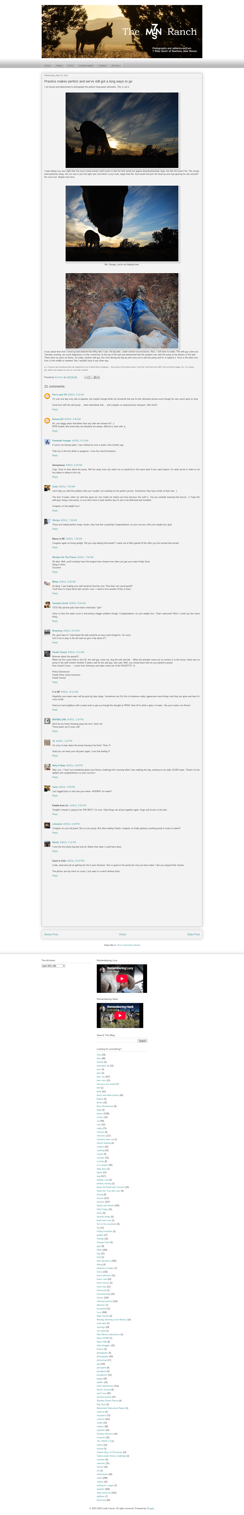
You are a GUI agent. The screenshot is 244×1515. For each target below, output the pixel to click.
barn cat (101, 1076)
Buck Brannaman (105, 1106)
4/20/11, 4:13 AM (76, 394)
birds (99, 1091)
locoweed (101, 1308)
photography (103, 1356)
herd (99, 1257)
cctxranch (57, 824)
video (99, 1478)
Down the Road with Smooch (110, 1187)
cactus (100, 1117)
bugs (99, 1110)
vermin (100, 1467)
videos (100, 1482)
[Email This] (85, 377)
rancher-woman (104, 1397)
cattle (99, 1128)
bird (98, 1087)
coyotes (100, 1157)
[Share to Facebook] (95, 377)
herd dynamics (104, 1261)
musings (101, 1327)
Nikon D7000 (103, 1338)
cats (99, 1124)
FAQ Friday (102, 1209)
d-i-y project (102, 1165)
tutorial (100, 1448)
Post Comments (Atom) (128, 945)
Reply (55, 409)
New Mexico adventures (108, 1334)
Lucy (99, 1312)
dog (98, 1176)
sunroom (101, 1437)
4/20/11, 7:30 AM (69, 520)
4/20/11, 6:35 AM (74, 465)
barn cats (101, 1080)
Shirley (56, 520)
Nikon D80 (102, 1342)
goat (99, 1246)
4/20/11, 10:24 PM (75, 861)
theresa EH (57, 419)
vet (98, 1470)
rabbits (100, 1382)
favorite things (103, 1216)
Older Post (193, 934)
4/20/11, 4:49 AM (72, 419)
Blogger (150, 1508)
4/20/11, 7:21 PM (68, 842)
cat (98, 1121)
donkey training (104, 1183)
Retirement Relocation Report (111, 1408)
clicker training (104, 1143)
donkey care (103, 1180)
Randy (55, 842)
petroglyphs (102, 1353)
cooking (100, 1150)
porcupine (101, 1367)
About (59, 65)
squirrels (101, 1430)
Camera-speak (86, 65)
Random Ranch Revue (107, 1400)
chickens (101, 1135)
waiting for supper (105, 1485)
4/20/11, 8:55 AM (77, 603)
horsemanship (103, 1294)
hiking (99, 1264)
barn (99, 1073)
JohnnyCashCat (104, 1301)
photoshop (102, 1360)
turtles (100, 1445)
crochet (100, 1161)
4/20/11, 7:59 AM (85, 557)
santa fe (101, 1412)
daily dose (102, 1169)
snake (100, 1423)
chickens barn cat (105, 1139)
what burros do (104, 1493)
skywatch (101, 1415)
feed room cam (104, 1220)
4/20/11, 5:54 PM (71, 824)
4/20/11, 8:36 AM (67, 581)
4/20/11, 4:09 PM (67, 787)
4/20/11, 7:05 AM (67, 486)
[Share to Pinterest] (98, 377)
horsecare (101, 1290)
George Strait (103, 1242)
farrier (99, 1213)
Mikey (55, 581)
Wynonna (101, 1500)
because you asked (106, 1084)
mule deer (101, 1323)
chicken (100, 1132)
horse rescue (103, 1283)
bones (100, 1102)
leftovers (101, 1305)
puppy (100, 1378)
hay (98, 1253)
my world (101, 1331)
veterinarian (102, 1474)
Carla (55, 486)
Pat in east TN (59, 394)
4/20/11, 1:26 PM (75, 719)
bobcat (100, 1099)
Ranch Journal (104, 1389)
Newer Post (51, 934)
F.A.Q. (70, 65)
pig (98, 1364)
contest (100, 1146)
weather (100, 1489)
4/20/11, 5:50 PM (78, 805)
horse (99, 1272)
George (100, 1238)
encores (100, 1202)
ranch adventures (105, 1386)
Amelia (100, 1062)
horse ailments (104, 1275)
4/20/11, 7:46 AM (74, 538)
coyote (100, 1154)
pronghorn (101, 1371)
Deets (99, 1172)
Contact (102, 65)
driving (100, 1194)
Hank (99, 1250)
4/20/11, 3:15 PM (64, 741)
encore (100, 1198)
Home (47, 65)
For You (115, 65)
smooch (100, 1419)
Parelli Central (59, 652)
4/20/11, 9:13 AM (71, 630)
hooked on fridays (105, 1268)
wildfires (101, 1496)
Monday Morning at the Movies (111, 1319)
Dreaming (57, 630)
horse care (102, 1279)
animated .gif (103, 1065)
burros (100, 1113)
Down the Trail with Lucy (108, 1191)
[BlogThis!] (89, 377)
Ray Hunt (101, 1404)
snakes (100, 1426)
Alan (99, 1054)
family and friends (105, 1205)
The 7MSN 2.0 (104, 1441)
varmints (101, 1463)
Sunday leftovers (105, 1434)
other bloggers (103, 1345)
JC (53, 741)
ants (99, 1069)
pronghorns (102, 1375)
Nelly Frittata (58, 765)
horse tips (101, 1286)
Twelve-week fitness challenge (111, 1456)
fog (98, 1227)
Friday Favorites (104, 1231)
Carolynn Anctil (60, 603)
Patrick (100, 1349)
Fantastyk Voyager (61, 440)
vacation (101, 1459)
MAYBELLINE (59, 719)
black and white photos (108, 1095)
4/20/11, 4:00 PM (74, 765)
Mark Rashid (103, 1316)
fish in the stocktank (106, 1224)
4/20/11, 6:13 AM (80, 440)
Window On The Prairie (64, 557)
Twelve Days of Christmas (109, 1452)
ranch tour (101, 1393)
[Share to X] (92, 377)
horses (100, 1297)
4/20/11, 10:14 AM (69, 692)
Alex (99, 1058)
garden (100, 1235)
